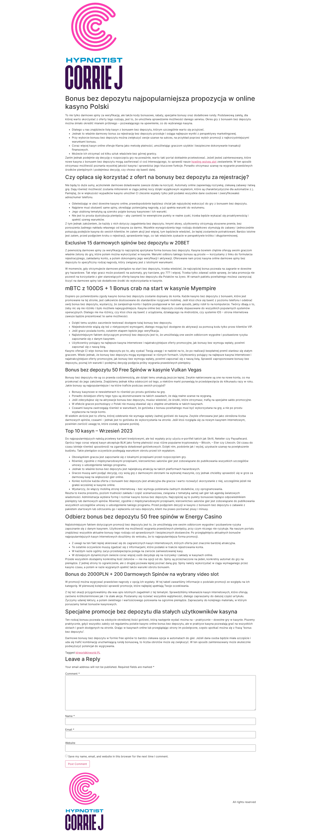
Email (69, 729)
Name (70, 716)
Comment (72, 673)
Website (70, 743)
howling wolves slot (204, 161)
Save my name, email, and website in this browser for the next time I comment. (118, 756)
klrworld (81, 652)
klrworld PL (93, 652)
